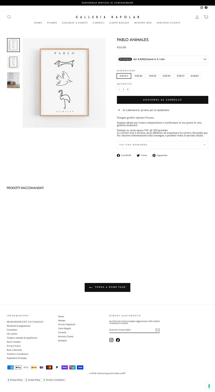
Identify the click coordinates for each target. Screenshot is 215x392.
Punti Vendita (14, 342)
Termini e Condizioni (18, 354)
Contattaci (12, 330)
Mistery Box (143, 23)
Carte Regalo (119, 23)
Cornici (98, 23)
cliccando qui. (200, 133)
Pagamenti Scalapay (17, 358)
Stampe (52, 23)
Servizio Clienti (168, 23)
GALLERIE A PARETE (75, 23)
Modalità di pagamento (18, 326)
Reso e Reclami (14, 350)
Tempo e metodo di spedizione (22, 338)
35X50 (152, 76)
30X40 (138, 76)
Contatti (62, 332)
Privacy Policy (14, 346)
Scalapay (62, 340)
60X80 (195, 76)
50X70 (180, 76)
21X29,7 (123, 76)
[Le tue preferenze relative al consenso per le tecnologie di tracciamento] (209, 386)
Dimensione (126, 71)
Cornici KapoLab (66, 324)
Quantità (124, 84)
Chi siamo (12, 334)
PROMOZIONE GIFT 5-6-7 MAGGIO (25, 322)
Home (38, 23)
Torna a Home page (110, 287)
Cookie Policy (34, 380)
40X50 (166, 76)
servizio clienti (194, 135)
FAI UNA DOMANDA (134, 145)
